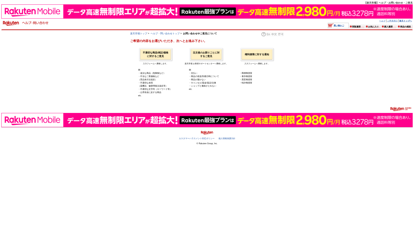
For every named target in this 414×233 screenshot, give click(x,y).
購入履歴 (388, 26)
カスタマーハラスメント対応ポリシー (197, 138)
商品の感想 (405, 26)
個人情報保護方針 (226, 138)
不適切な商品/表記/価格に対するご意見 (155, 54)
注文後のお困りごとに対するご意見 (206, 54)
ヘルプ (382, 21)
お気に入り (373, 26)
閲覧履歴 (356, 26)
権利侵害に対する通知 (257, 54)
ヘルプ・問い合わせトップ (165, 33)
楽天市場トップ (138, 33)
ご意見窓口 (392, 21)
